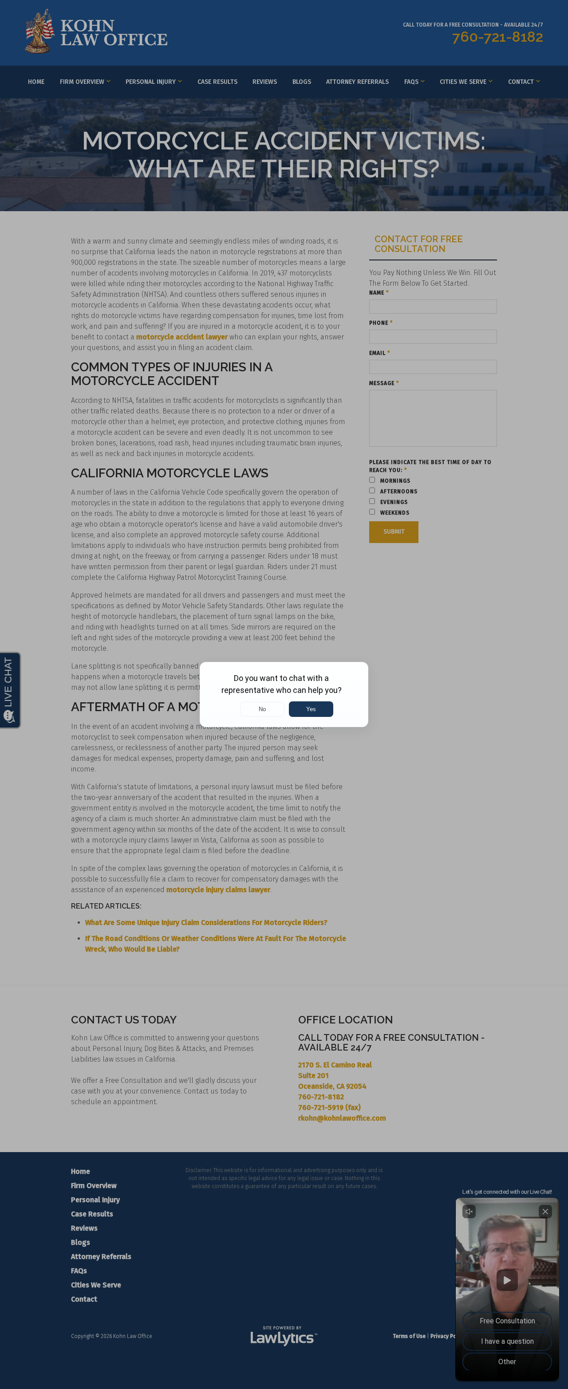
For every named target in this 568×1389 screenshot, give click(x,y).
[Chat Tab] (284, 694)
